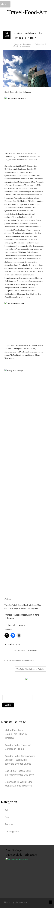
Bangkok (22, 650)
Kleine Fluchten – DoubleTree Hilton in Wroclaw (16, 733)
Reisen (34, 650)
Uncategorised (12, 831)
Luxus (28, 650)
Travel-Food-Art (27, 12)
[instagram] (40, 902)
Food (16, 46)
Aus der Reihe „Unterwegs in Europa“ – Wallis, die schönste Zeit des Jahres (20, 759)
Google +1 (16, 679)
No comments (24, 46)
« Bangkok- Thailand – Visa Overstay (19, 660)
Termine (9, 824)
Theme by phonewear (15, 902)
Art (46, 44)
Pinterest (20, 679)
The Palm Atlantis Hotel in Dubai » (30, 669)
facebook (6, 679)
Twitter (11, 679)
